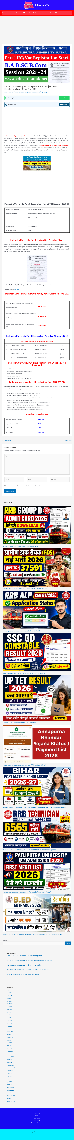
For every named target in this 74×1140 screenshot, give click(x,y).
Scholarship (34, 13)
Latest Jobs (23, 13)
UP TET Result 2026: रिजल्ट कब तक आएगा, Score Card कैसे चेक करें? (23, 974)
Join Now (64, 98)
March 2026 (10, 1004)
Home (4, 13)
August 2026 (10, 990)
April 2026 (9, 1001)
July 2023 (9, 1040)
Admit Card (16, 13)
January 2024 (10, 1032)
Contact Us (37, 1113)
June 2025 (9, 1007)
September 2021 (11, 1101)
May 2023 (9, 1046)
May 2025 (9, 1010)
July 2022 (9, 1074)
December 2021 (11, 1093)
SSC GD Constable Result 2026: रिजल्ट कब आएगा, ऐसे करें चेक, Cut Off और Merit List (27, 970)
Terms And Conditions (37, 1123)
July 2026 (9, 993)
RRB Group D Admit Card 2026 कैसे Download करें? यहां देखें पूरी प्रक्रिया (24, 956)
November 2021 (11, 1096)
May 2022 (9, 1079)
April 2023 (9, 1049)
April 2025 (9, 1012)
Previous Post (6, 440)
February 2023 (10, 1054)
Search (5, 940)
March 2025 (10, 1015)
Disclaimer (37, 1118)
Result (28, 13)
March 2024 (10, 1026)
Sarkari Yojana (41, 13)
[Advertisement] (37, 30)
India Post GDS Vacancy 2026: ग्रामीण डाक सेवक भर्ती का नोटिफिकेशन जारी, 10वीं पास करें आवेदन (29, 961)
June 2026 (9, 996)
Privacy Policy (37, 1120)
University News (50, 13)
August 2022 (10, 1071)
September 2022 (11, 1068)
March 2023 (10, 1051)
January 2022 (10, 1090)
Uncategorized (27, 92)
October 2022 (10, 1065)
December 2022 (11, 1060)
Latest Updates (19, 92)
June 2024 (9, 1021)
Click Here (41, 420)
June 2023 (9, 1043)
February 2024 (10, 1029)
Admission (9, 13)
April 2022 (9, 1082)
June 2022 (9, 1076)
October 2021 (10, 1099)
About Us (37, 1116)
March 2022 (10, 1085)
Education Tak (42, 5)
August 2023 (10, 1037)
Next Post (68, 440)
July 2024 (9, 1018)
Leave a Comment (9, 92)
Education (58, 13)
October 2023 (10, 1035)
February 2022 (10, 1087)
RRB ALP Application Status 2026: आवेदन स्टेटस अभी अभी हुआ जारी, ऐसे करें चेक (25, 965)
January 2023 (10, 1057)
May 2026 (9, 998)
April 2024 (9, 1023)
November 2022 (11, 1062)
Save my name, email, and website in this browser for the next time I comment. (27, 486)
